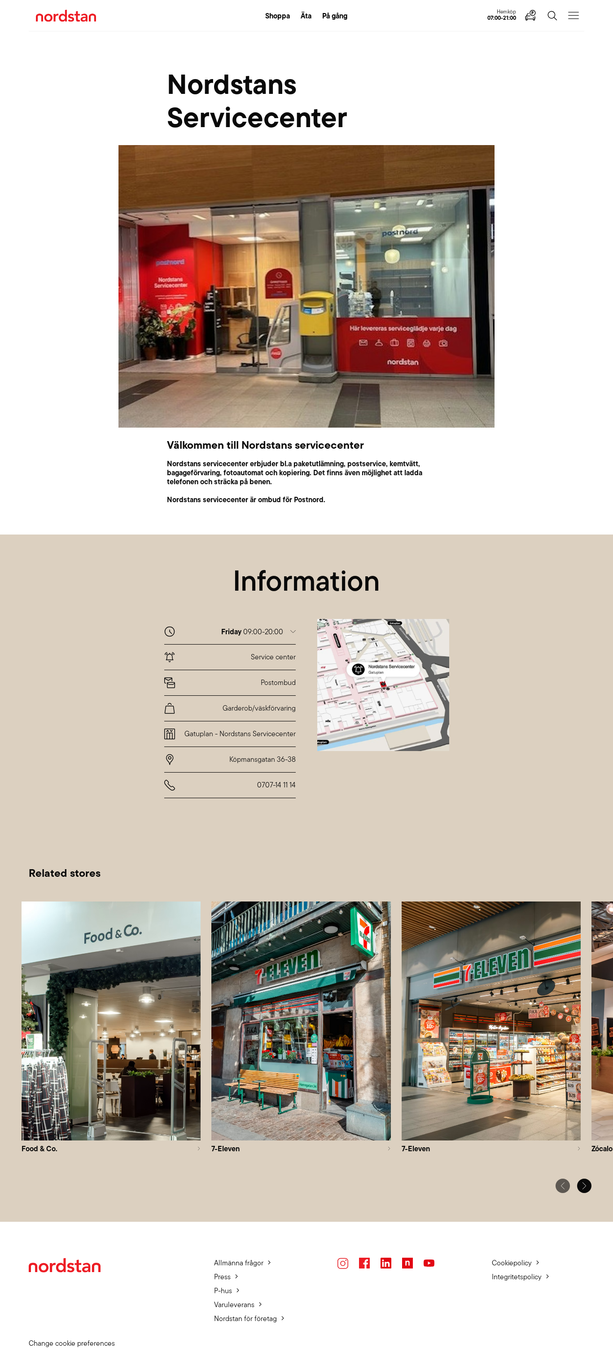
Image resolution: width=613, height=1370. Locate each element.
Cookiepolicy (512, 1263)
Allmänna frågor (238, 1263)
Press (222, 1277)
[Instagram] (342, 1263)
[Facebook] (364, 1263)
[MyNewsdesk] (407, 1263)
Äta (306, 15)
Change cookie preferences (72, 1343)
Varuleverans (234, 1304)
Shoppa (277, 15)
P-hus (223, 1291)
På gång (334, 15)
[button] (258, 631)
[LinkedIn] (386, 1263)
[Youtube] (429, 1263)
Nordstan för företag (245, 1318)
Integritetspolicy (517, 1277)
